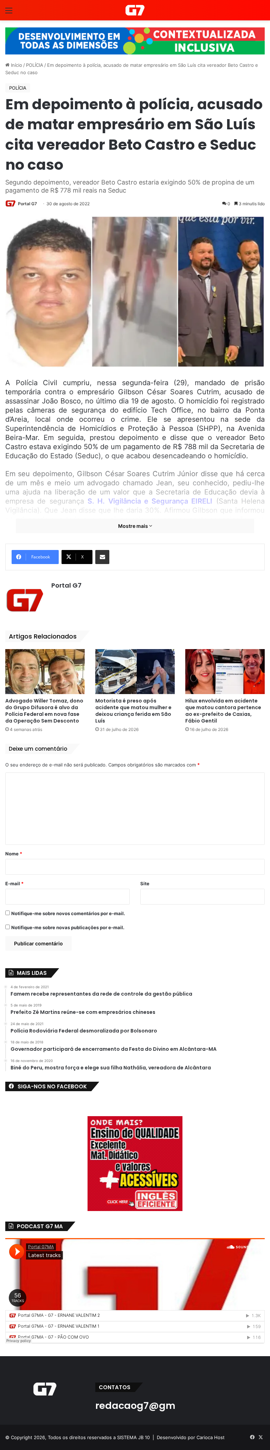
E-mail (14, 883)
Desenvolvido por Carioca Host (191, 1437)
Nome (13, 853)
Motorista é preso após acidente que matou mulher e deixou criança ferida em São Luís (133, 710)
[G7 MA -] (135, 10)
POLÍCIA (34, 65)
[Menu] (8, 13)
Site (144, 883)
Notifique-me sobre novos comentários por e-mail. (68, 913)
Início (15, 65)
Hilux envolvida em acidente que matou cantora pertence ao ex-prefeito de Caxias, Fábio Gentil (223, 710)
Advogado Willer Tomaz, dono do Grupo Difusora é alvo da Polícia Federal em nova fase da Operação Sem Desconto (44, 710)
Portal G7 (27, 203)
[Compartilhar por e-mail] (102, 557)
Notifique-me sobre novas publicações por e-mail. (67, 927)
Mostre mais (133, 526)
